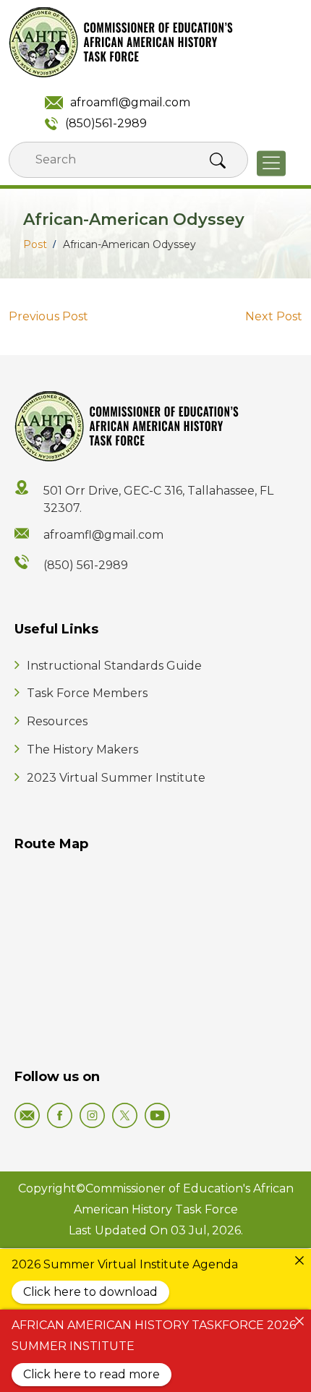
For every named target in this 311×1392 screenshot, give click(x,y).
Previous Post (48, 316)
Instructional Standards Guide (114, 665)
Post (35, 244)
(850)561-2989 (106, 123)
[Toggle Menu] (271, 163)
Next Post (273, 316)
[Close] (299, 1260)
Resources (57, 721)
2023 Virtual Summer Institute (116, 778)
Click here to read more (91, 1374)
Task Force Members (87, 693)
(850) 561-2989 (85, 565)
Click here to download (90, 1292)
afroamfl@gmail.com (130, 102)
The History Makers (82, 749)
